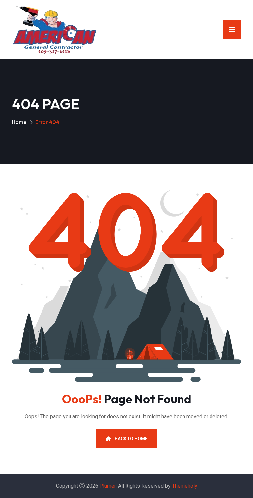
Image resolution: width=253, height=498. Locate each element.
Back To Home (131, 438)
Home (19, 122)
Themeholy (184, 486)
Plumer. (108, 486)
